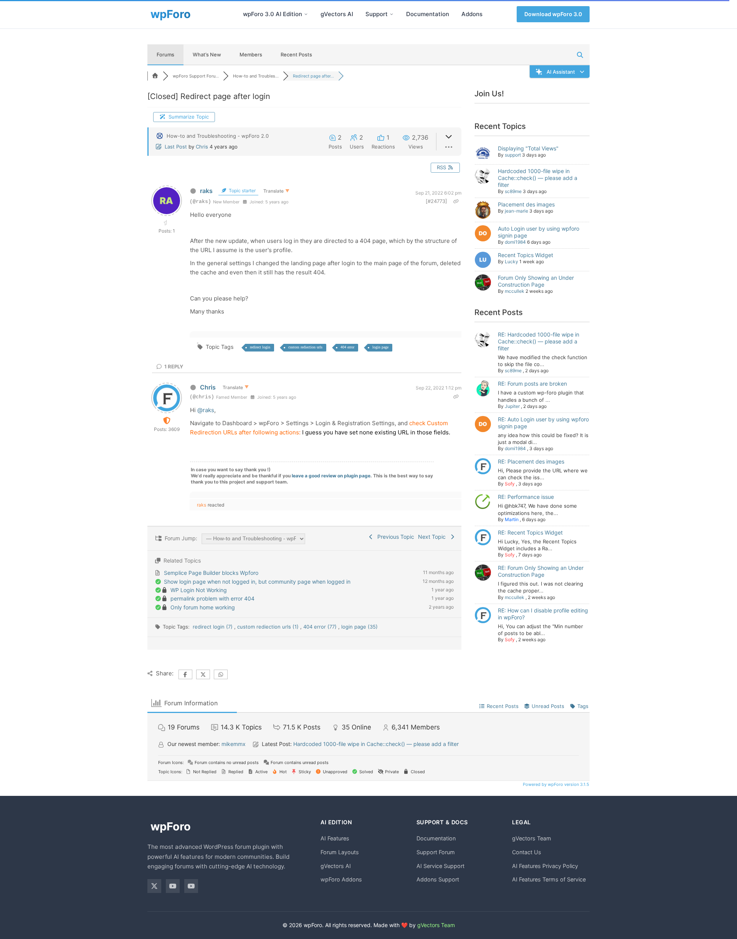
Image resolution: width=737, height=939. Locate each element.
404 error (347, 347)
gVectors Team (531, 838)
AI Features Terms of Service (549, 879)
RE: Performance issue (526, 496)
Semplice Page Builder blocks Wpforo (211, 572)
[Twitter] (154, 886)
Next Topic (433, 536)
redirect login (260, 347)
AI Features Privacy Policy (545, 866)
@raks (205, 410)
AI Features (335, 838)
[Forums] (155, 76)
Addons (472, 14)
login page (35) (359, 627)
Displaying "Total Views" (528, 148)
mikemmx (233, 744)
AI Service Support (440, 866)
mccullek (514, 291)
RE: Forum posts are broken (532, 383)
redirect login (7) (213, 627)
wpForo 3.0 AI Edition (272, 14)
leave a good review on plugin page (331, 476)
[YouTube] (173, 886)
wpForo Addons (341, 879)
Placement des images (526, 204)
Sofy (510, 484)
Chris (202, 147)
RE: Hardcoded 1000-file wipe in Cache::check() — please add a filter (538, 341)
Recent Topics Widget (525, 255)
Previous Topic (394, 536)
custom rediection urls (305, 347)
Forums (165, 54)
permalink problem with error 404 (212, 598)
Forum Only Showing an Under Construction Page (536, 281)
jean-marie (516, 211)
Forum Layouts (340, 852)
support (513, 155)
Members (251, 54)
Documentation (427, 14)
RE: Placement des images (531, 461)
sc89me (513, 191)
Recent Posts (296, 54)
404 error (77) (320, 627)
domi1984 (515, 242)
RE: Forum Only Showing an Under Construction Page (540, 571)
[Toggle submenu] (306, 14)
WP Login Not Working (198, 590)
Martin (512, 519)
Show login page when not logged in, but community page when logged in (257, 581)
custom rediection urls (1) (268, 627)
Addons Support (437, 879)
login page (380, 347)
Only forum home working (202, 607)
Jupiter (512, 406)
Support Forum (435, 852)
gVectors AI (337, 14)
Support (376, 14)
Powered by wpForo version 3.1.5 (555, 784)
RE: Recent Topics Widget (530, 532)
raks (206, 191)
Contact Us (526, 852)
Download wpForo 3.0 (553, 14)
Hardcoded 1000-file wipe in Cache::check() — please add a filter (537, 178)
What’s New (207, 54)
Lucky (511, 261)
